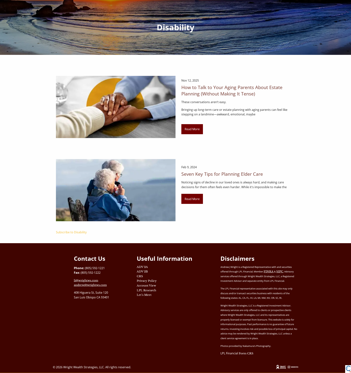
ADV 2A (142, 267)
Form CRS (246, 353)
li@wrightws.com (86, 280)
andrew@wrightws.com (90, 285)
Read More (192, 129)
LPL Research (146, 290)
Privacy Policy (147, 280)
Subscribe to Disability (71, 232)
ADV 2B (142, 271)
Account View (146, 285)
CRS (140, 276)
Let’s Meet (144, 295)
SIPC (279, 271)
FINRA (268, 271)
